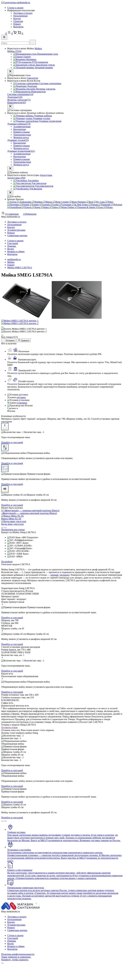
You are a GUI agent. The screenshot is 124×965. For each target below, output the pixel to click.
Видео (10, 248)
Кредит (17, 18)
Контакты (18, 26)
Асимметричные (22, 126)
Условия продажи (16, 230)
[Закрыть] (4, 37)
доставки (21, 397)
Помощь (11, 246)
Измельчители (16, 102)
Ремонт (17, 24)
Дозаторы (14, 97)
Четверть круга (21, 137)
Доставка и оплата (22, 13)
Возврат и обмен (15, 251)
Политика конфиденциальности (17, 954)
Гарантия (18, 21)
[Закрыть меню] (10, 71)
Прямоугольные (21, 132)
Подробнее (7, 561)
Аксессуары (46, 175)
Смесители (32, 78)
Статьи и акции (15, 7)
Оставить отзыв (9, 727)
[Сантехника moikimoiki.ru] (15, 2)
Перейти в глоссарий (12, 442)
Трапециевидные (22, 134)
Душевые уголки (18, 140)
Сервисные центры (17, 235)
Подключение (20, 16)
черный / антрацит (59, 575)
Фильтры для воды (19, 99)
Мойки (38, 48)
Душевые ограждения (21, 151)
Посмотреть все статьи (13, 529)
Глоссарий (12, 243)
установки (21, 402)
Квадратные (19, 129)
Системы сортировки (20, 94)
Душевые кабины (19, 124)
